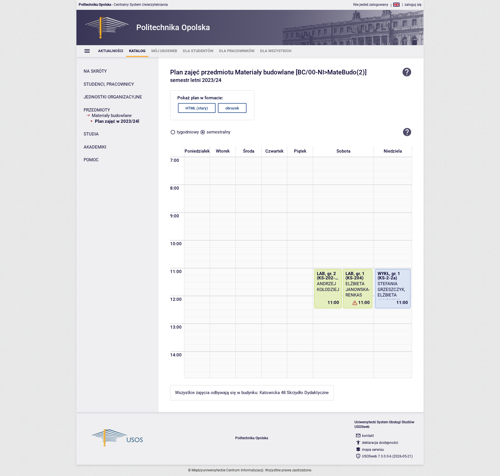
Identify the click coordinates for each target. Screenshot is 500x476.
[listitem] (110, 51)
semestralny (218, 132)
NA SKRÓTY (95, 71)
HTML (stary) (196, 108)
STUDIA (91, 134)
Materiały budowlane (112, 115)
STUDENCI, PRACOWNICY (109, 84)
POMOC (91, 159)
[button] (407, 132)
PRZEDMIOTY (97, 110)
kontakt (368, 436)
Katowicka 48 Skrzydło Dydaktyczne (294, 392)
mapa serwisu (373, 450)
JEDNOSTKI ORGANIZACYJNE (113, 97)
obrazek (232, 108)
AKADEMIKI (95, 147)
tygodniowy (188, 132)
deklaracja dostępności (380, 443)
